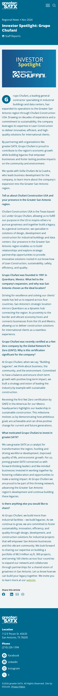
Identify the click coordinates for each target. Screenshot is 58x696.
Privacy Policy (18, 686)
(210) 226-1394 (10, 647)
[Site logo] (9, 5)
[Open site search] (54, 5)
